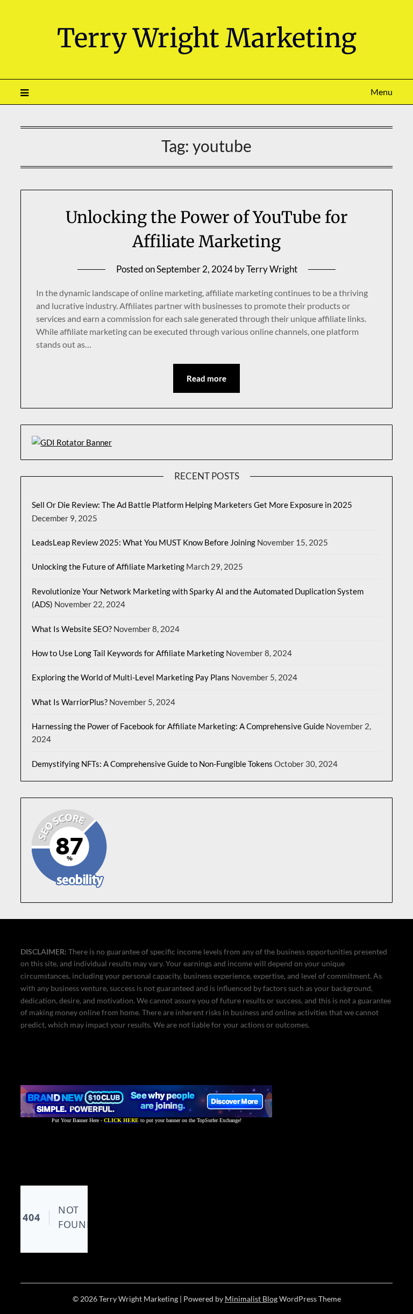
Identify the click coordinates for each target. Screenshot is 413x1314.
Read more (206, 378)
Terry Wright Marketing (207, 38)
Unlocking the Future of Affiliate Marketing (108, 566)
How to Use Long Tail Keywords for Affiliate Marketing (128, 653)
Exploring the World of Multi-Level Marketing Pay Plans (131, 677)
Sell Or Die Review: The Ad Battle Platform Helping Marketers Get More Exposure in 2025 (192, 504)
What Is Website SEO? (72, 629)
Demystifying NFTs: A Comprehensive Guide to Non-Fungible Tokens (152, 764)
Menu (381, 92)
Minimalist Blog (251, 1298)
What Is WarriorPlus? (70, 702)
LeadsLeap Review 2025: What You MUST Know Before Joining (143, 542)
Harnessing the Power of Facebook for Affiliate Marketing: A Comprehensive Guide (178, 726)
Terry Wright (271, 269)
